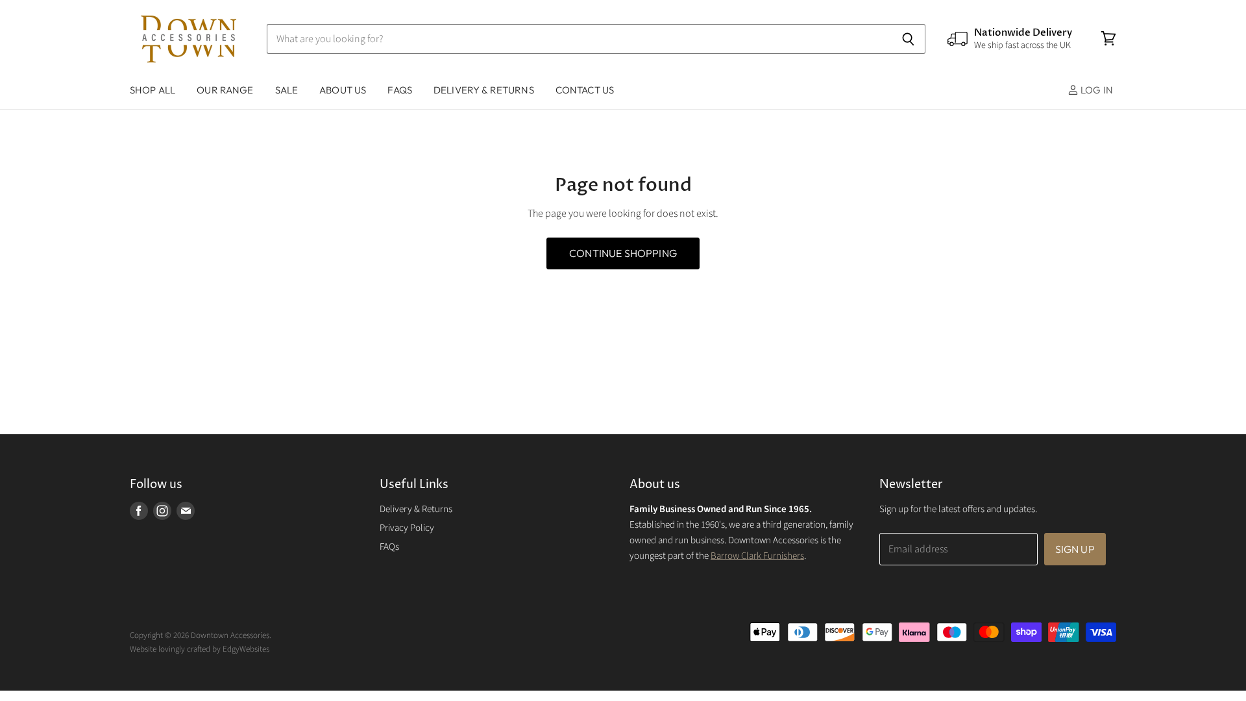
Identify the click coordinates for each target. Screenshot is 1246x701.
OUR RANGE (225, 90)
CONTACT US (585, 90)
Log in (1096, 90)
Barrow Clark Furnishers (757, 556)
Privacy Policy (407, 528)
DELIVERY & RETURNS (484, 90)
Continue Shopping (623, 253)
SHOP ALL (152, 90)
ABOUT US (342, 90)
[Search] (908, 39)
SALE (287, 90)
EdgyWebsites (246, 649)
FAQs (399, 90)
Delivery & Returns (416, 509)
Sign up (1075, 549)
